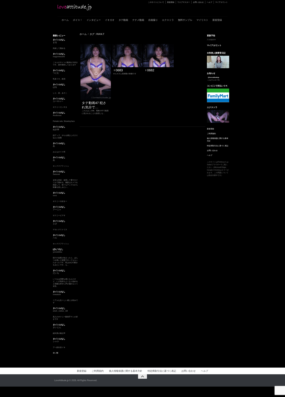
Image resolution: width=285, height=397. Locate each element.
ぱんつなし (58, 249)
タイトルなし (59, 39)
